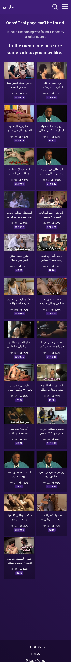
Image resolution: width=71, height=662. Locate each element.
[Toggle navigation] (65, 6)
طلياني (8, 7)
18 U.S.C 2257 (35, 647)
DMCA (35, 654)
